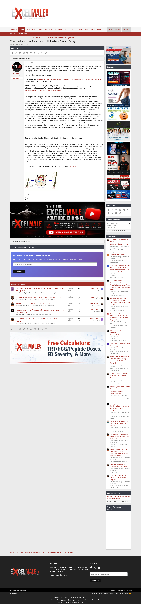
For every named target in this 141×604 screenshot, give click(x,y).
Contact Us (121, 590)
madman (18, 314)
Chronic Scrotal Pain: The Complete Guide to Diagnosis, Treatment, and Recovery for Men (119, 452)
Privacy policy (114, 593)
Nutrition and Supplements (118, 384)
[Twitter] (95, 568)
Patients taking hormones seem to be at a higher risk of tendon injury (119, 436)
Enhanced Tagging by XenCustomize (71, 600)
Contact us (94, 593)
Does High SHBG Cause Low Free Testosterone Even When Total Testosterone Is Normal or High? (120, 268)
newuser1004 (126, 496)
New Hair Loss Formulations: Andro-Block (33, 303)
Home (13, 29)
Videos (40, 29)
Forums (21, 29)
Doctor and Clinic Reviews (118, 341)
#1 (102, 63)
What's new (31, 29)
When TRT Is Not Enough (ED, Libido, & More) (119, 352)
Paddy (98, 290)
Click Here (72, 166)
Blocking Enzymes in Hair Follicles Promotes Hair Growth (39, 297)
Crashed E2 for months (118, 255)
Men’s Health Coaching (93, 29)
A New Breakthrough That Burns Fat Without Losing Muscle (119, 423)
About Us (114, 590)
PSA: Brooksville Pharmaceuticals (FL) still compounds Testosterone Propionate (119, 316)
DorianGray (96, 320)
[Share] (99, 63)
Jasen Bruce (19, 293)
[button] (16, 29)
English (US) (15, 593)
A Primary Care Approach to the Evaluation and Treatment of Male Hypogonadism (120, 390)
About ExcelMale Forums (58, 575)
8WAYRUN (80, 602)
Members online (113, 493)
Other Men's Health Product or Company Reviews (46, 293)
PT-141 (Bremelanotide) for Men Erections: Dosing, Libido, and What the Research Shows (119, 359)
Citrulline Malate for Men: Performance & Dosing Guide (119, 376)
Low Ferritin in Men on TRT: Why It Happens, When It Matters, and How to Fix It (119, 242)
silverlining (110, 496)
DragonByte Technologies (87, 599)
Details (96, 599)
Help (121, 593)
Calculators (58, 29)
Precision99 (117, 496)
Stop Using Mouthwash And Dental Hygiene (120, 345)
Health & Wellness (115, 472)
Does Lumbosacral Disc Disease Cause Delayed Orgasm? (118, 477)
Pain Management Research (118, 461)
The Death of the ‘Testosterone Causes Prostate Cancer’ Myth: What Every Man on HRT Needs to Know (120, 285)
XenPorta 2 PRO (62, 602)
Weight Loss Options (116, 431)
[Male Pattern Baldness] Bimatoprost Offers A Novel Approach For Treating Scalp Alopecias (69, 79)
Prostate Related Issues (117, 295)
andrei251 (119, 498)
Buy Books (79, 29)
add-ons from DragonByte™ (65, 599)
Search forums (22, 34)
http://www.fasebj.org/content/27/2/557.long (43, 90)
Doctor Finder (68, 29)
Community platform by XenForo (70, 597)
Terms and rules (103, 593)
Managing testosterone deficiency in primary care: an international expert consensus (119, 407)
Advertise (129, 590)
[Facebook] (91, 568)
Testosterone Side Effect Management (44, 299)
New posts (13, 34)
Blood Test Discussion (116, 278)
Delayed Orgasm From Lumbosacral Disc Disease (119, 465)
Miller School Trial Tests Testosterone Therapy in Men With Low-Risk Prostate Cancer (120, 301)
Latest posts (112, 236)
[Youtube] (99, 568)
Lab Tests (48, 29)
